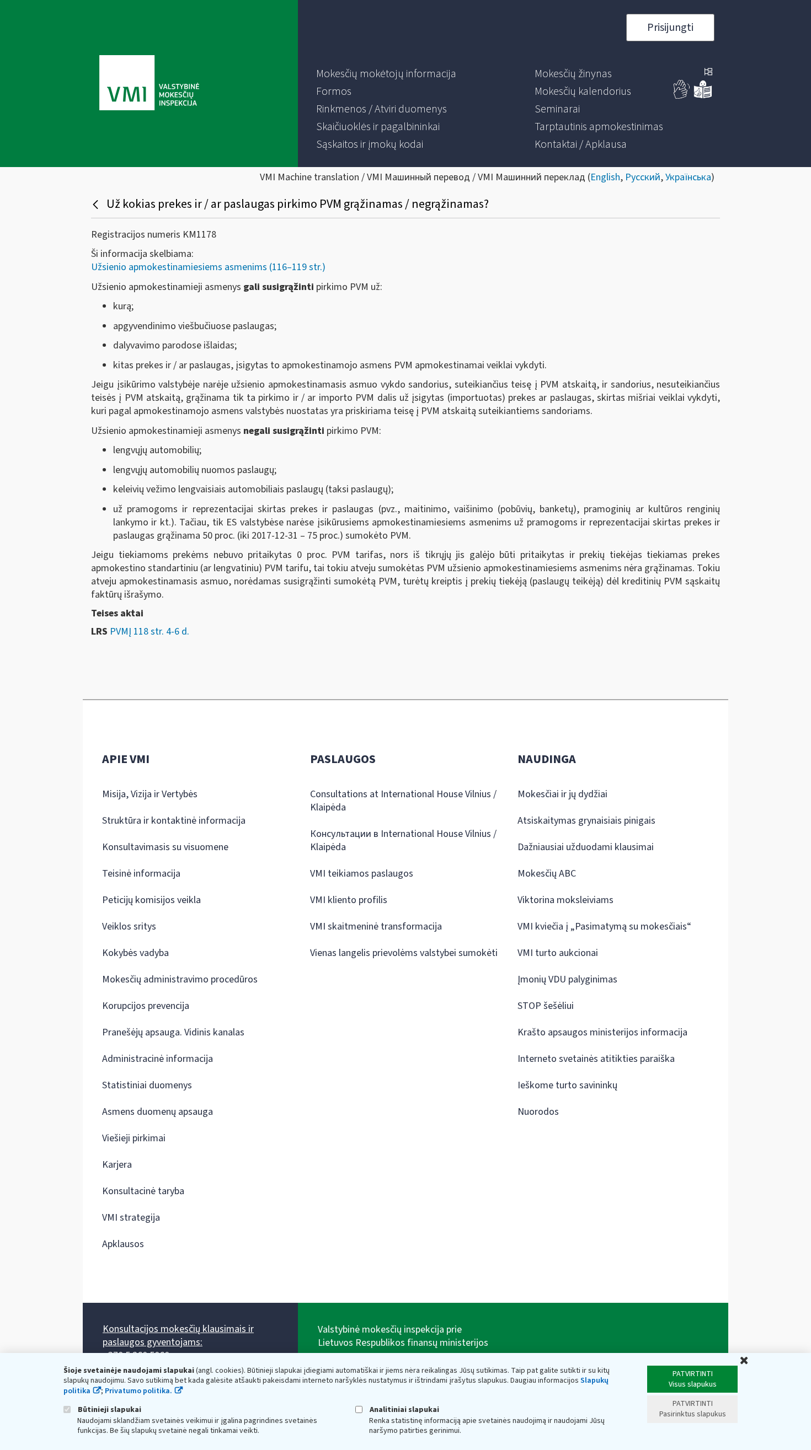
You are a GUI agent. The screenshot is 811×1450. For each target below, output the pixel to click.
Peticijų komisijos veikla (151, 900)
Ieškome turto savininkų (567, 1085)
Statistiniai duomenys (147, 1085)
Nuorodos (538, 1112)
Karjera (117, 1165)
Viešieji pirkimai (134, 1138)
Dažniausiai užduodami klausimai (585, 847)
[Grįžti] (97, 204)
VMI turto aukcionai (557, 953)
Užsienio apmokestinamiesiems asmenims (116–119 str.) (208, 267)
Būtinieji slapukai (108, 1409)
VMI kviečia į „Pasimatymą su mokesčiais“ (604, 926)
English (605, 177)
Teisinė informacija (141, 873)
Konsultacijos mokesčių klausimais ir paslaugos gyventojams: (178, 1335)
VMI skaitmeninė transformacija (376, 926)
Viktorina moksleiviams (565, 900)
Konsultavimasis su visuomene (165, 847)
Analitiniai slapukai (403, 1409)
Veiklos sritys (129, 926)
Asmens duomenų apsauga (157, 1112)
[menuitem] (386, 74)
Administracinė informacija (157, 1059)
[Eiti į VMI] (149, 83)
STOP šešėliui (545, 1006)
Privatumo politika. (138, 1391)
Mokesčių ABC (546, 873)
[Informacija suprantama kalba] (703, 96)
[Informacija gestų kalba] (682, 96)
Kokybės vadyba (135, 953)
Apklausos (123, 1244)
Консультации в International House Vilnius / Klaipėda (403, 840)
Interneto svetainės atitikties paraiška (596, 1059)
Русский (642, 177)
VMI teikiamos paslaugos (361, 873)
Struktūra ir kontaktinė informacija (174, 821)
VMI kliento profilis (348, 900)
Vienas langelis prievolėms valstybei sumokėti (404, 953)
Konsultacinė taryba (143, 1191)
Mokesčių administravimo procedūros (180, 979)
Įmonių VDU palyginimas (567, 979)
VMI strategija (131, 1218)
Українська (688, 177)
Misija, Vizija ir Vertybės (150, 794)
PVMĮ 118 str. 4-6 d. (149, 631)
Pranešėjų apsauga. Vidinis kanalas (173, 1032)
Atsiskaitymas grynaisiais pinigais (586, 821)
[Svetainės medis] (708, 72)
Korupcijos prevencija (145, 1006)
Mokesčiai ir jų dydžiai (562, 794)
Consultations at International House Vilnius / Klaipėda (403, 800)
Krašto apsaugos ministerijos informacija (602, 1032)
